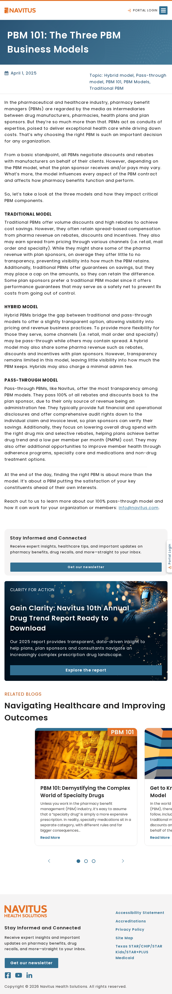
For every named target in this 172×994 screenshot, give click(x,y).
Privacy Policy (130, 929)
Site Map (124, 938)
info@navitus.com (138, 507)
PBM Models (137, 82)
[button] (86, 787)
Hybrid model (119, 75)
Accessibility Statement (140, 912)
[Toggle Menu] (163, 10)
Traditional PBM (107, 88)
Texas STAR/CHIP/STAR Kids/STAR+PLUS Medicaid (139, 953)
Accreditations (131, 921)
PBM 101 (113, 82)
